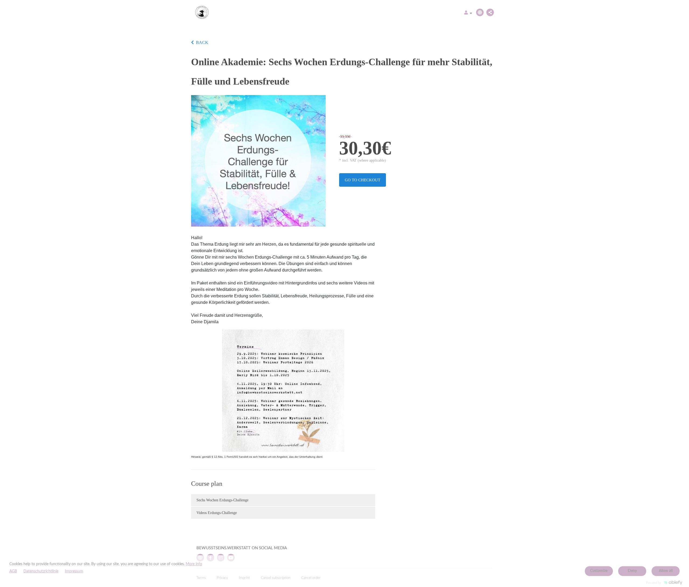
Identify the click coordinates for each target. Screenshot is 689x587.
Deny (632, 571)
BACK (202, 42)
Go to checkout (362, 180)
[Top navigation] (468, 13)
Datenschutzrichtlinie (40, 571)
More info (194, 564)
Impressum (74, 571)
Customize (598, 571)
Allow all (666, 571)
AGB (13, 571)
